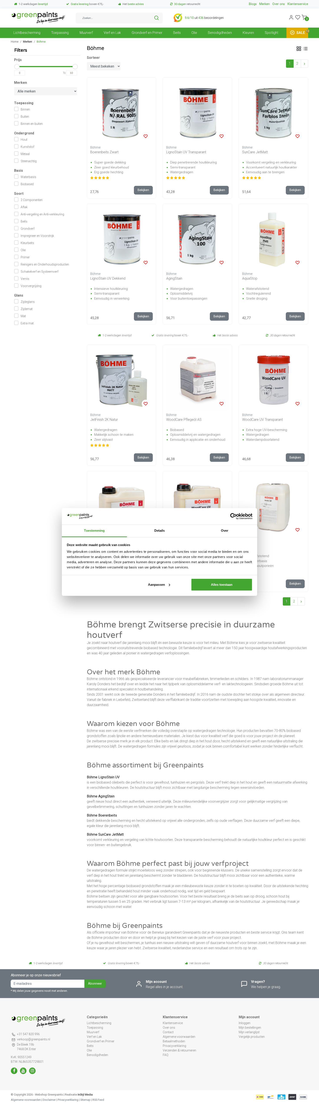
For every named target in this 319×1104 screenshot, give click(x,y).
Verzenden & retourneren (179, 1050)
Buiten (25, 116)
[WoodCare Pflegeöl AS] (197, 379)
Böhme (41, 41)
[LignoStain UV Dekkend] (121, 238)
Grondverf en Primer (147, 32)
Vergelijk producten (252, 1036)
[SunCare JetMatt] (273, 112)
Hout (24, 139)
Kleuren (248, 32)
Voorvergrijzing (31, 286)
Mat (23, 316)
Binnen (25, 109)
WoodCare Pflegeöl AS (184, 420)
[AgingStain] (197, 238)
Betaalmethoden (174, 1041)
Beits (177, 32)
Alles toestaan (221, 584)
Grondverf (28, 228)
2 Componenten (32, 200)
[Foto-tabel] (299, 48)
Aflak (24, 207)
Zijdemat (27, 309)
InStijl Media (85, 1094)
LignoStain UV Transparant (186, 152)
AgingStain (174, 278)
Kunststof (27, 147)
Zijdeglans (28, 302)
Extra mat (27, 323)
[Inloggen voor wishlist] (146, 136)
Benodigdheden (220, 32)
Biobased (27, 184)
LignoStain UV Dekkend (107, 278)
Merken (264, 4)
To (64, 72)
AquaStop (249, 278)
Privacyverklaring (174, 1046)
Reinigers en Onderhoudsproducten (45, 264)
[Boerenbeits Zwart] (121, 112)
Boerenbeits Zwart (104, 152)
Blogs (253, 4)
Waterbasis (28, 177)
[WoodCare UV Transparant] (273, 379)
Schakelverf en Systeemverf (39, 271)
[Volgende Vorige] (304, 63)
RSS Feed (98, 1099)
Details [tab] (159, 530)
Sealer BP (249, 546)
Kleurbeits (27, 243)
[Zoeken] (156, 18)
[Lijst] (305, 48)
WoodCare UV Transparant (262, 420)
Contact (168, 1032)
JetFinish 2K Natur (104, 420)
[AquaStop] (273, 238)
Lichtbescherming (26, 32)
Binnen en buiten (32, 123)
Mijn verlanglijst (249, 1032)
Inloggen (244, 1023)
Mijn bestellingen (250, 1027)
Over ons (278, 4)
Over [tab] (224, 530)
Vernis (25, 279)
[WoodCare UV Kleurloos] (197, 505)
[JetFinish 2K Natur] (121, 379)
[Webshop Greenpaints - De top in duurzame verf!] (38, 18)
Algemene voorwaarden (179, 1036)
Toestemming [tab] (94, 530)
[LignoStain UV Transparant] (197, 112)
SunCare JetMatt (255, 152)
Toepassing (60, 32)
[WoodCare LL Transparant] (121, 505)
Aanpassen (156, 584)
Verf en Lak (112, 32)
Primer (25, 257)
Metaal (25, 154)
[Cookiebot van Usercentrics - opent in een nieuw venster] (233, 516)
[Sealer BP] (273, 505)
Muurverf (86, 32)
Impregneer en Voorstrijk (37, 236)
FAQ (165, 1055)
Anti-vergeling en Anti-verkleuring (42, 214)
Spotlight (271, 32)
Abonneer (95, 983)
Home (14, 41)
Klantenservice (298, 4)
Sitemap (85, 1099)
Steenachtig (29, 161)
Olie (194, 32)
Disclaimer (49, 1099)
